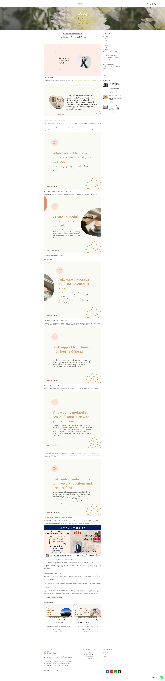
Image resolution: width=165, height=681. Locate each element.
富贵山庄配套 (106, 68)
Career (104, 654)
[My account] (147, 4)
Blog (69, 17)
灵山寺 (104, 75)
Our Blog (105, 656)
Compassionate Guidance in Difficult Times (79, 17)
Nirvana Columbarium (107, 59)
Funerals (105, 62)
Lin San (104, 38)
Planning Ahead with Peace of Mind (110, 57)
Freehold (105, 40)
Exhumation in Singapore (108, 64)
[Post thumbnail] (105, 88)
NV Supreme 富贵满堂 (88, 656)
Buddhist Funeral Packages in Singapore (111, 66)
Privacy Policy (106, 658)
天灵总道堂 (105, 45)
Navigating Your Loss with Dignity (110, 55)
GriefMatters (46, 582)
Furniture (105, 47)
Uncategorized (106, 42)
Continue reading (58, 631)
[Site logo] (82, 4)
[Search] (150, 4)
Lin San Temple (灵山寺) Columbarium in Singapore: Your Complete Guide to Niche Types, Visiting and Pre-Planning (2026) (115, 108)
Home (65, 17)
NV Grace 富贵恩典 (87, 652)
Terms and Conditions (107, 661)
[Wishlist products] (152, 4)
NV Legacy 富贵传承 (87, 658)
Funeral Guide (106, 70)
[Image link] (51, 651)
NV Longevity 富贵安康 (88, 654)
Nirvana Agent (106, 73)
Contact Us (105, 652)
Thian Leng (105, 36)
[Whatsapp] (161, 677)
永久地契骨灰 (106, 49)
